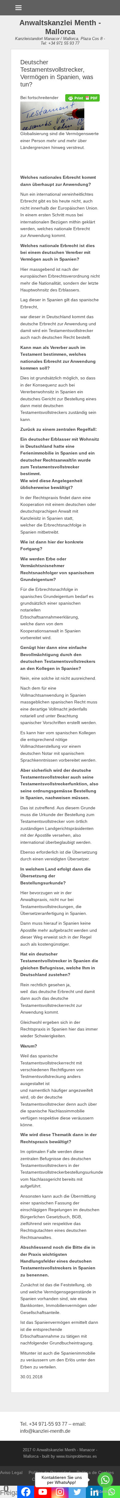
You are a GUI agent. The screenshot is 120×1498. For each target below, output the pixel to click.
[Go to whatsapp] (105, 1480)
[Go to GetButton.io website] (105, 1492)
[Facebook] (25, 1492)
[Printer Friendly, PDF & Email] (82, 97)
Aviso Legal (11, 1472)
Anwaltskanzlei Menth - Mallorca (60, 27)
